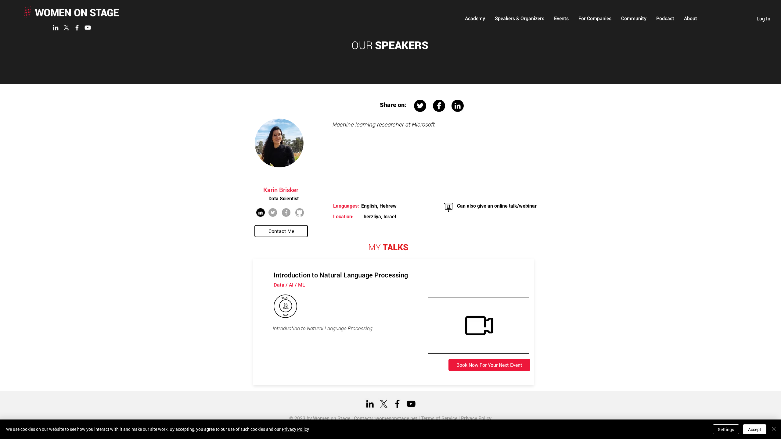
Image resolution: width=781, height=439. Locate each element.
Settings (726, 429)
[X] (66, 27)
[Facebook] (77, 27)
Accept (754, 429)
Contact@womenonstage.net (385, 418)
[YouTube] (88, 27)
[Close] (773, 429)
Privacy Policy (476, 418)
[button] (475, 18)
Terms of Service (439, 418)
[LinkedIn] (55, 27)
